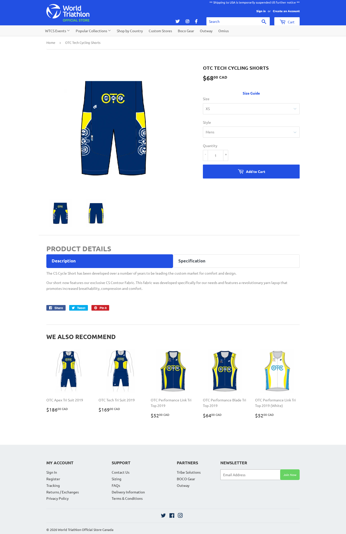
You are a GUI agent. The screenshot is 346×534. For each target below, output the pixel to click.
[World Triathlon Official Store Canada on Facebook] (172, 516)
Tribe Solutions (189, 472)
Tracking (53, 485)
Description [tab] (64, 260)
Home (50, 42)
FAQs (116, 485)
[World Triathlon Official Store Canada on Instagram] (180, 516)
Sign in (261, 11)
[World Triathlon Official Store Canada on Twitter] (163, 516)
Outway (206, 30)
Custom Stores (160, 30)
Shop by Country (130, 30)
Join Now (289, 475)
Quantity (210, 145)
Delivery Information (128, 492)
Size (206, 98)
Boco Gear (186, 30)
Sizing (116, 478)
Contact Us (120, 472)
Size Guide (251, 93)
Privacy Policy (57, 498)
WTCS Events (56, 30)
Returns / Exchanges (62, 492)
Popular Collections (92, 30)
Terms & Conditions (127, 498)
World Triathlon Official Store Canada (85, 529)
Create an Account (286, 11)
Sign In (51, 472)
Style (207, 122)
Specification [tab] (191, 260)
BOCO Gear (186, 478)
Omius (223, 30)
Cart (291, 22)
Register (53, 478)
